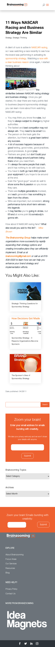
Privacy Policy (11, 589)
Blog (8, 573)
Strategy (9, 38)
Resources (10, 568)
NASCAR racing (39, 47)
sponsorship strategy (16, 58)
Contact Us (10, 594)
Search (45, 405)
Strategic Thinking (20, 38)
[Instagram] (37, 644)
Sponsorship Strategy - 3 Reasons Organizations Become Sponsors (25, 341)
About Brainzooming (15, 555)
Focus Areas (11, 559)
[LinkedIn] (31, 644)
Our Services (11, 564)
